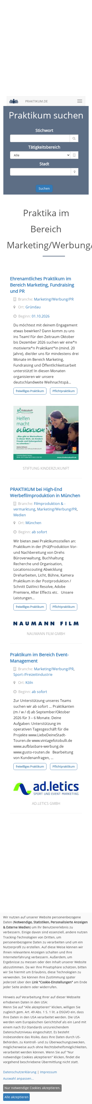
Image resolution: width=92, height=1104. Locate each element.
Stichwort (44, 130)
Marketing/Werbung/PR (54, 299)
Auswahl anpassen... (18, 1078)
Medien (19, 515)
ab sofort (39, 531)
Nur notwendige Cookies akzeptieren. (32, 1088)
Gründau (33, 307)
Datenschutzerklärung (19, 1072)
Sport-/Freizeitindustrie (32, 674)
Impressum (48, 1072)
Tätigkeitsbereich (44, 147)
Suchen (44, 188)
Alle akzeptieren (16, 1097)
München (33, 522)
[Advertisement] (46, 50)
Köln (29, 682)
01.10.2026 (41, 316)
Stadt (44, 163)
